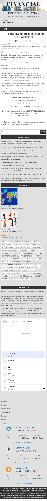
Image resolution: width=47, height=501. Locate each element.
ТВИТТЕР (27, 273)
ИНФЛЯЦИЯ (16, 262)
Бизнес (3, 405)
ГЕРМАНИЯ (22, 250)
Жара (9, 259)
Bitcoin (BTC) (22, 467)
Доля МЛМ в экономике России (11, 231)
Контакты (4, 419)
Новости (4, 401)
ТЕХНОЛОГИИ (37, 273)
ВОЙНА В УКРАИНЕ (8, 247)
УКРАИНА (5, 276)
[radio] (18, 103)
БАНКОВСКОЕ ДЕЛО (22, 242)
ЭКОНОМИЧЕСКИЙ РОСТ (21, 279)
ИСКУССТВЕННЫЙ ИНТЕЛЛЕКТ (12, 264)
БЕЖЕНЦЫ (35, 242)
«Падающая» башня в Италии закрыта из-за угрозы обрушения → (24, 122)
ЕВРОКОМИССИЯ (8, 253)
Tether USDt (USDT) (25, 427)
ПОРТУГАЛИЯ (15, 270)
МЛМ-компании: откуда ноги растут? (13, 208)
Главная (3, 398)
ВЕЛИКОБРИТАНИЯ (29, 244)
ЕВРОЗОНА (40, 250)
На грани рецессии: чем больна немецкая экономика (18, 147)
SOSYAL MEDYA (7, 242)
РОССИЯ (33, 270)
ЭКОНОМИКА (26, 116)
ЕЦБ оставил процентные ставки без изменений (23, 35)
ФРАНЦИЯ (13, 276)
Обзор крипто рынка (32, 267)
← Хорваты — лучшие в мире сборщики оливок (16, 124)
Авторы (3, 423)
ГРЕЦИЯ (31, 250)
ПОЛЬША (5, 270)
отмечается (6, 80)
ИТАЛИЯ (37, 264)
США (19, 273)
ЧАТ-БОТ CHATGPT (26, 276)
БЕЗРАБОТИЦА (7, 244)
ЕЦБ (15, 113)
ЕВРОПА (31, 111)
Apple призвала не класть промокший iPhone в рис (18, 174)
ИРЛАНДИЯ (26, 262)
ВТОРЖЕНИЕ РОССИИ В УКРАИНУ (29, 247)
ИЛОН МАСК (27, 259)
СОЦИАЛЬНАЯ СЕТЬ (9, 273)
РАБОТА (25, 270)
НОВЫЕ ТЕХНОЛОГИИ (16, 267)
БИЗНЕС (17, 244)
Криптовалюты (6, 409)
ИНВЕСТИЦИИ (38, 259)
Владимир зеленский (9, 250)
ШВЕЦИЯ (38, 276)
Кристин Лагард (22, 113)
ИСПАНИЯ (29, 264)
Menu (5, 29)
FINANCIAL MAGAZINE (23, 13)
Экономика (4, 416)
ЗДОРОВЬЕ (17, 259)
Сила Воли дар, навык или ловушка (12, 237)
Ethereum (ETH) (23, 447)
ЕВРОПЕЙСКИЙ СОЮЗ (32, 256)
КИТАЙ (4, 267)
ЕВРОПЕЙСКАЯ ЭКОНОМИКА (12, 256)
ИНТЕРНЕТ (5, 262)
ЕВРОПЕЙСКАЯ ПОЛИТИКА (33, 253)
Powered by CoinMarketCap (23, 442)
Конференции (15, 111)
